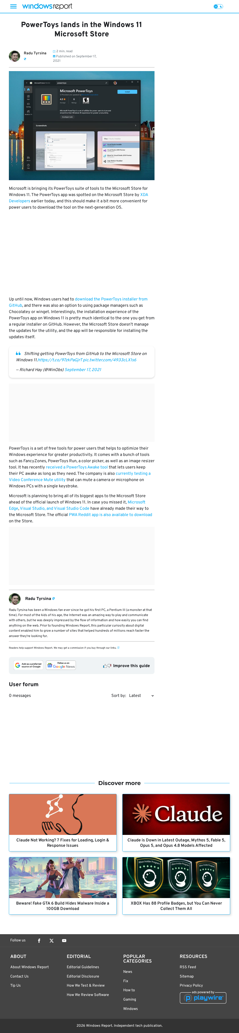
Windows (130, 1009)
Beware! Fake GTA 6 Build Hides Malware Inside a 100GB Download (62, 906)
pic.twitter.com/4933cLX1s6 (109, 360)
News (127, 972)
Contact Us (19, 976)
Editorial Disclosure (83, 976)
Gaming (129, 999)
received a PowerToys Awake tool (77, 467)
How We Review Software (88, 995)
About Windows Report (29, 967)
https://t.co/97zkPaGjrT (60, 360)
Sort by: (118, 696)
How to (129, 990)
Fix (125, 981)
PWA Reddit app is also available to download (110, 515)
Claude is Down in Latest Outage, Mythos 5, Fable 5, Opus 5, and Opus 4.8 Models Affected (176, 843)
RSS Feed (188, 967)
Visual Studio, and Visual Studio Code (54, 508)
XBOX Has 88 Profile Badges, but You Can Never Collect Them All (176, 906)
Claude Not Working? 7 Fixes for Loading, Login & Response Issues (62, 843)
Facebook (39, 941)
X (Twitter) (51, 941)
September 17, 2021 (82, 370)
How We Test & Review (86, 985)
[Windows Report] (47, 6)
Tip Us (15, 985)
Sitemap (187, 976)
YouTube (64, 941)
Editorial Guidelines (83, 967)
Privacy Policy (191, 985)
